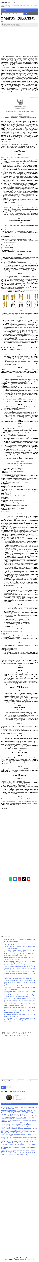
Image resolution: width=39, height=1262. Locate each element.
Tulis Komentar (16, 24)
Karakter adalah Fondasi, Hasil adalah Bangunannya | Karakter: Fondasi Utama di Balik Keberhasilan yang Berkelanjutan (17, 1123)
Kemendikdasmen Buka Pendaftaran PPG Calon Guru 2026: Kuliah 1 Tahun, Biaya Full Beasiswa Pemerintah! (19, 1132)
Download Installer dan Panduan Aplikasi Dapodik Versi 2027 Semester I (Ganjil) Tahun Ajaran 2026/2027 (17, 1113)
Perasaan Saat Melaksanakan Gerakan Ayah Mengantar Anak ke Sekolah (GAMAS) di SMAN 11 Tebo (18, 1126)
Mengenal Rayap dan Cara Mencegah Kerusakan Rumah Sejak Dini (19, 1140)
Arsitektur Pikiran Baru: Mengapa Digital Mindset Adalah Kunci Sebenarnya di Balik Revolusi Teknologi (17, 1142)
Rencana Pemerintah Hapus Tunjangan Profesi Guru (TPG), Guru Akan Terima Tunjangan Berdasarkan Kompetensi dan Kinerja (19, 987)
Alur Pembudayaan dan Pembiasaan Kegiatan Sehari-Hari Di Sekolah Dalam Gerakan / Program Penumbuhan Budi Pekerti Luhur (19, 1020)
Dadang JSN (8, 2)
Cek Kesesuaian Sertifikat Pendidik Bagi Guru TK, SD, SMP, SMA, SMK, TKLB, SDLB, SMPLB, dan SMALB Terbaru (18, 1153)
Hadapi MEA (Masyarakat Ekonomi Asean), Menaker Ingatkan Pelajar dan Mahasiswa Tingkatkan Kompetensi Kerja (19, 973)
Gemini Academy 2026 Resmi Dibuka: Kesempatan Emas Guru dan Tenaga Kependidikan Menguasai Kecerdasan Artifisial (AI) (19, 1129)
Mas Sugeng (20, 1259)
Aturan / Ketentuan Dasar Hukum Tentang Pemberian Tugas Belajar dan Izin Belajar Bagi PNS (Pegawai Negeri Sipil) (19, 982)
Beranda (21, 1081)
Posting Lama (33, 1081)
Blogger (32, 1259)
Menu (4, 10)
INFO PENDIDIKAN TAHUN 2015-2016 (11, 25)
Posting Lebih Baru (7, 1081)
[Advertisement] (19, 42)
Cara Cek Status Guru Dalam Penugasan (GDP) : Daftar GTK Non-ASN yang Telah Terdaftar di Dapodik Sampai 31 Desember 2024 (18, 1110)
